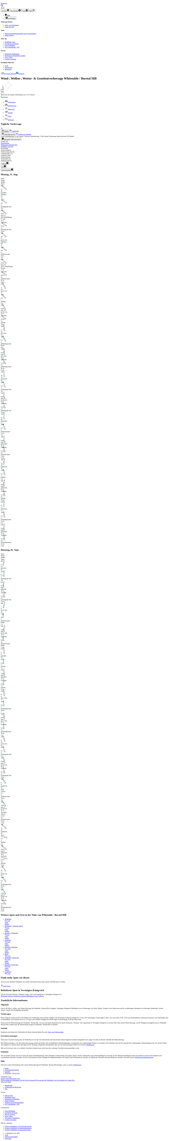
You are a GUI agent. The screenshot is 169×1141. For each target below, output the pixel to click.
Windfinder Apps (10, 42)
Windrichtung (5, 143)
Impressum (8, 69)
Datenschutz (8, 67)
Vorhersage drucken (9, 134)
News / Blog (9, 57)
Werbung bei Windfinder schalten (15, 56)
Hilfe (8, 15)
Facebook (21, 73)
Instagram (29, 1128)
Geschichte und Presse (12, 44)
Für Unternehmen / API (12, 47)
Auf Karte (5, 97)
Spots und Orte (9, 27)
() (9, 145)
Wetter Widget (9, 35)
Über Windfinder (10, 45)
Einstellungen (11, 18)
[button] (84, 6)
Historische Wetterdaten (12, 54)
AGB (6, 66)
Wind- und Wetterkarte (12, 25)
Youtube (28, 1130)
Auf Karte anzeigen (10, 73)
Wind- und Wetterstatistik (55, 1032)
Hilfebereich (90, 1045)
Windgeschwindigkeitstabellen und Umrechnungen (20, 33)
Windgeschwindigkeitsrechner (144, 1057)
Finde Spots (6, 986)
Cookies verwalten (10, 59)
